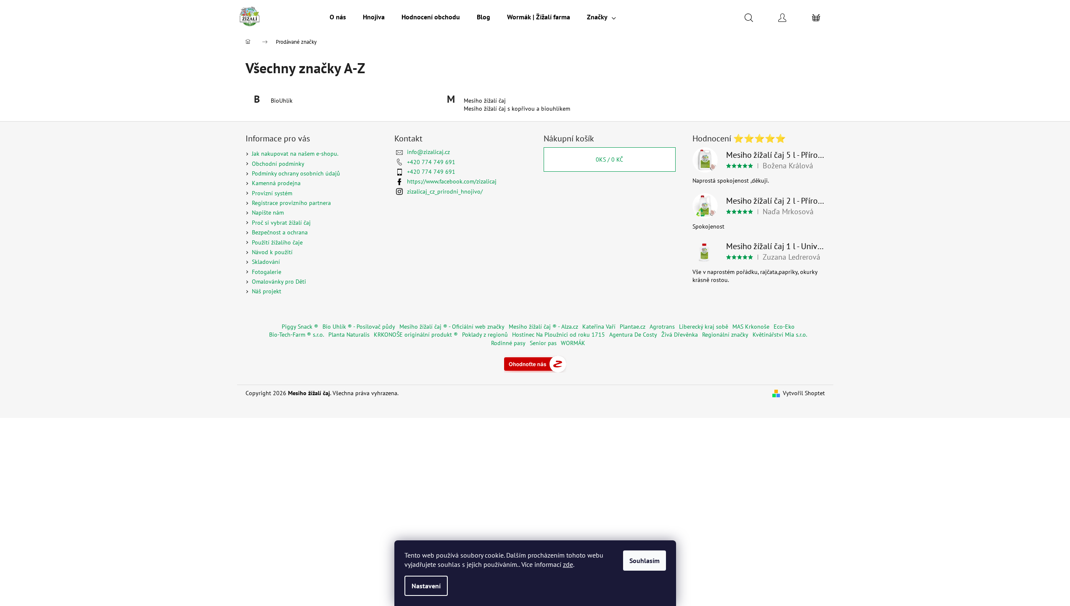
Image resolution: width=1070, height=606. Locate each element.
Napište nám (268, 212)
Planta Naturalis (349, 334)
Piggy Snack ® (300, 326)
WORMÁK (573, 343)
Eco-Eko (784, 326)
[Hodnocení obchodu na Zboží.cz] (535, 363)
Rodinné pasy (508, 343)
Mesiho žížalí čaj (485, 100)
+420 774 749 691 (431, 162)
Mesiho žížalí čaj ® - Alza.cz (543, 326)
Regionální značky (725, 334)
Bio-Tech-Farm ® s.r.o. (296, 334)
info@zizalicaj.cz (428, 152)
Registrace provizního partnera (291, 203)
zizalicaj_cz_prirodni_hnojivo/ (445, 191)
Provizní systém (272, 193)
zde (568, 564)
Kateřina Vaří (599, 326)
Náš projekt (266, 291)
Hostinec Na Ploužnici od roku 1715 (558, 334)
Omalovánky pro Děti (279, 281)
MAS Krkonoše (750, 326)
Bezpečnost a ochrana (280, 232)
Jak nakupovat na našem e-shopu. (295, 153)
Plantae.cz (632, 326)
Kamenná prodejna (276, 183)
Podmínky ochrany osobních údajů (296, 173)
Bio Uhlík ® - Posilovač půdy (358, 326)
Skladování (266, 262)
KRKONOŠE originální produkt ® (416, 334)
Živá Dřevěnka (679, 334)
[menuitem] (337, 17)
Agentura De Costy (633, 334)
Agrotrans (662, 326)
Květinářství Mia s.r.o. (780, 334)
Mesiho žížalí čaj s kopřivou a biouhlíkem (517, 108)
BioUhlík (282, 100)
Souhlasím (644, 560)
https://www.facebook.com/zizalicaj (452, 181)
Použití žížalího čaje (277, 242)
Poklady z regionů (485, 334)
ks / (609, 159)
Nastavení (426, 586)
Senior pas (543, 343)
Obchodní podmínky (278, 163)
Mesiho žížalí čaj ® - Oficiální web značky (452, 326)
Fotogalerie (266, 272)
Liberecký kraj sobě (703, 326)
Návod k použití (272, 252)
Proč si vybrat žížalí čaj (281, 222)
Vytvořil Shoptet (804, 393)
